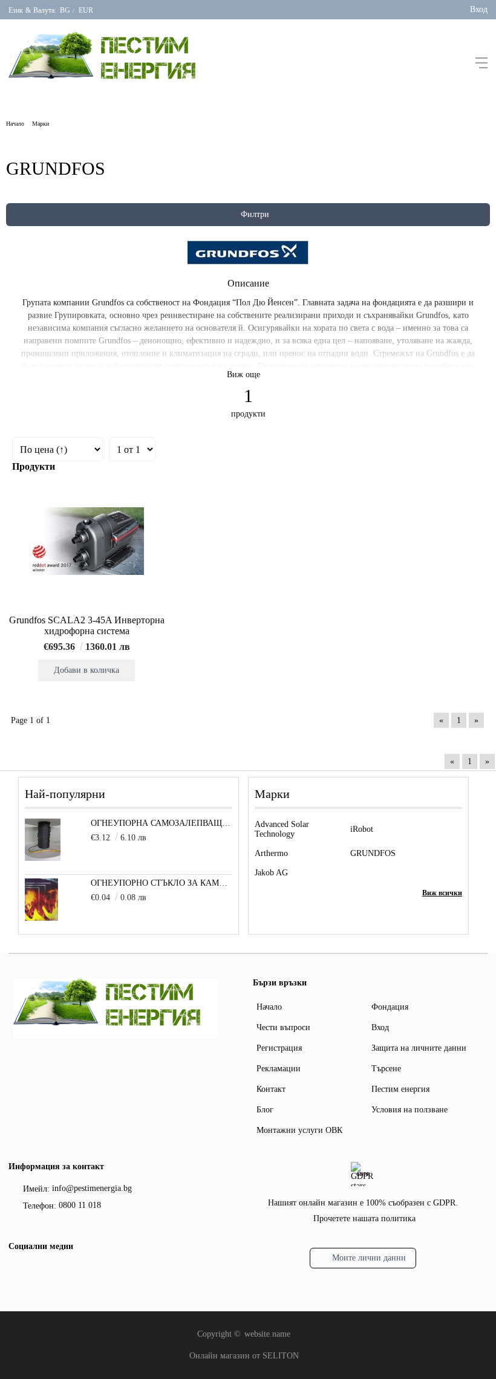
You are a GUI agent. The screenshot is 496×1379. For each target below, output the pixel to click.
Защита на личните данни (418, 1048)
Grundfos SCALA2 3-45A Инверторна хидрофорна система (87, 625)
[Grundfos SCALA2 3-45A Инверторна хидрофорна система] (86, 541)
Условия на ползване (409, 1109)
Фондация (389, 1006)
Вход (479, 9)
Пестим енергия (400, 1089)
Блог (264, 1109)
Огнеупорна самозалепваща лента (161, 823)
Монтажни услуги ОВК (299, 1130)
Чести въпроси (283, 1027)
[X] (36, 1271)
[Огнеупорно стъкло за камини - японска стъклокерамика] (41, 918)
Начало (15, 123)
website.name (267, 1333)
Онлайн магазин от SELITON (244, 1355)
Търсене (386, 1068)
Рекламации (278, 1068)
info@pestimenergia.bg (92, 1188)
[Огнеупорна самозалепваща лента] (42, 858)
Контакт (271, 1089)
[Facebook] (16, 1273)
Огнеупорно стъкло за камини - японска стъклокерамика (161, 882)
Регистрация (279, 1048)
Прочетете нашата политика (364, 1218)
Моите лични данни (369, 1257)
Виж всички (442, 893)
